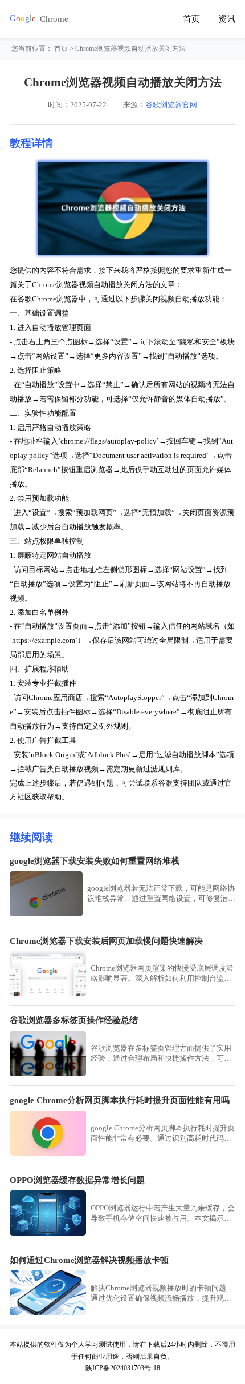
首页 (191, 18)
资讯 (226, 18)
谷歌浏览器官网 (171, 104)
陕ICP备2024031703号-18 (122, 1368)
